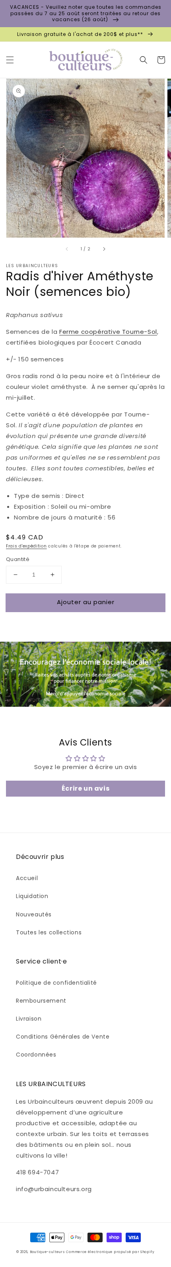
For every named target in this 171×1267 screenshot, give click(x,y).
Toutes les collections (49, 932)
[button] (10, 60)
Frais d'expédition (26, 546)
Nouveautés (34, 914)
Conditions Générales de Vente (62, 1037)
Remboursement (41, 1001)
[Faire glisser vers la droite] (104, 249)
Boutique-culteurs (47, 1251)
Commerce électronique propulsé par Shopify (110, 1251)
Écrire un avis (85, 788)
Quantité (17, 559)
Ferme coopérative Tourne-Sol (108, 331)
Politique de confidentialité (56, 983)
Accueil (27, 878)
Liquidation (32, 896)
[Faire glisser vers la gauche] (67, 249)
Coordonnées (36, 1055)
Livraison (28, 1019)
